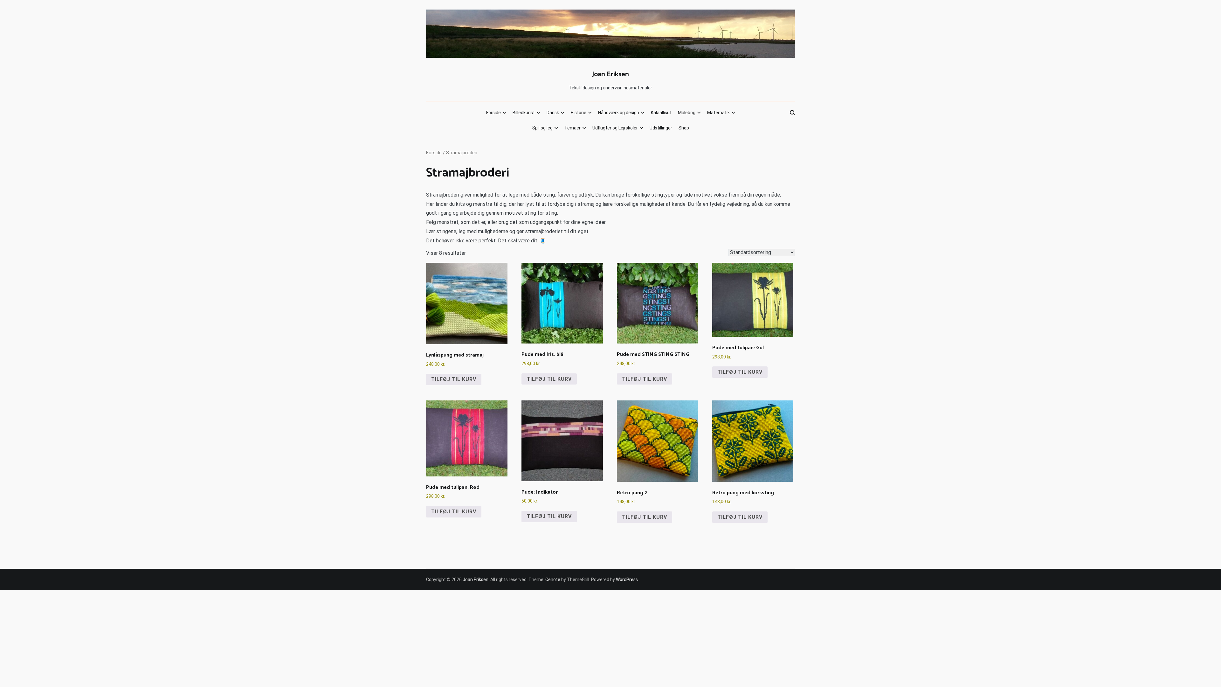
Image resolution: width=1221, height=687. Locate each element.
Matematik (718, 112)
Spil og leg (542, 127)
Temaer (572, 127)
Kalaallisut (661, 112)
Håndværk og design (618, 112)
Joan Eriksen (610, 74)
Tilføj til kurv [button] (453, 379)
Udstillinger (661, 127)
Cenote (552, 579)
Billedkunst (524, 112)
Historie (578, 112)
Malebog (686, 112)
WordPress (627, 579)
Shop (684, 127)
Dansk (553, 112)
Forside (493, 112)
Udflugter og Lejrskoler (615, 127)
